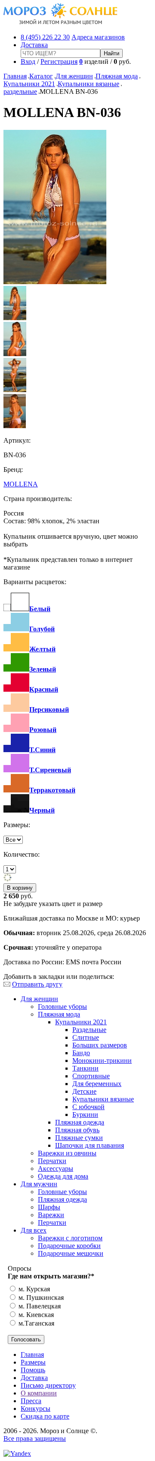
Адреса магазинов (98, 37)
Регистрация (59, 61)
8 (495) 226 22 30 (45, 37)
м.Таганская (35, 1323)
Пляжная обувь (77, 1130)
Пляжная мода (117, 76)
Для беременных (96, 1083)
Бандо (81, 1052)
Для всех (33, 1230)
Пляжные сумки (79, 1137)
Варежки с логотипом (70, 1238)
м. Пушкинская (40, 1297)
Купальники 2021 (29, 83)
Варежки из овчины (67, 1153)
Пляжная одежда (79, 1122)
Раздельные (89, 1029)
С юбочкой (88, 1106)
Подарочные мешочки (70, 1253)
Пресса (31, 1400)
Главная (15, 76)
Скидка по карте (45, 1416)
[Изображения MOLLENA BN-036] (54, 281)
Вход (28, 61)
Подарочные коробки (69, 1245)
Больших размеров (99, 1045)
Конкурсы (35, 1408)
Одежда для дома (63, 1176)
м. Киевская (35, 1314)
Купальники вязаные (88, 83)
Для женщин (74, 76)
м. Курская (33, 1289)
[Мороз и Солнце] (60, 22)
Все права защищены (34, 1438)
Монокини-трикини (102, 1060)
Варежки (51, 1214)
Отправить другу (37, 984)
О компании (39, 1393)
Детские (84, 1091)
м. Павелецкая (39, 1306)
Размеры (33, 1362)
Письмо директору (48, 1385)
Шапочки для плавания (89, 1145)
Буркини (85, 1114)
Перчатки (52, 1160)
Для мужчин (39, 1184)
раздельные (20, 91)
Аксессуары (55, 1168)
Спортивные (91, 1076)
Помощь (33, 1370)
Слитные (85, 1037)
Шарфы (49, 1207)
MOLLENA (20, 484)
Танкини (85, 1068)
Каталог (41, 76)
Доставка (34, 44)
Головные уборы (62, 1006)
